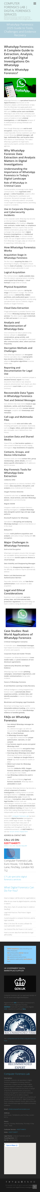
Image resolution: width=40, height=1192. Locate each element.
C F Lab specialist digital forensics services (15, 878)
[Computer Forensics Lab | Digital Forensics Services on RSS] (28, 1182)
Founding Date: (9, 1138)
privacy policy (14, 953)
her (24, 1009)
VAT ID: (6, 1140)
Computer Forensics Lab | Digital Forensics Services (17, 9)
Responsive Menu (34, 3)
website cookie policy (16, 959)
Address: (7, 1113)
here (8, 961)
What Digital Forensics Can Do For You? (19, 889)
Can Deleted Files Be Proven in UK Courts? (18, 929)
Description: (8, 1078)
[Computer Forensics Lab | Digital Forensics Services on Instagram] (34, 1182)
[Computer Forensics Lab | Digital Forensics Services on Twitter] (9, 1182)
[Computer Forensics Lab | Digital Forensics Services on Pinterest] (12, 1182)
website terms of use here (18, 957)
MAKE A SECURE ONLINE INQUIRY (15, 846)
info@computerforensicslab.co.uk (19, 1109)
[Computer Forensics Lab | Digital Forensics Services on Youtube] (15, 1182)
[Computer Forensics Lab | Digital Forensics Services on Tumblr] (25, 1182)
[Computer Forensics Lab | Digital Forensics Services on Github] (31, 1182)
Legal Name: (8, 1136)
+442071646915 (21, 1129)
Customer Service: (10, 1129)
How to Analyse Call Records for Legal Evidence (19, 898)
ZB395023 (7, 1007)
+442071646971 (13, 1132)
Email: (6, 1109)
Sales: (6, 1132)
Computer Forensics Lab (20, 816)
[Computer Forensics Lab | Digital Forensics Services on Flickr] (22, 1182)
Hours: (6, 1121)
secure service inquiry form (19, 832)
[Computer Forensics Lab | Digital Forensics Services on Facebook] (6, 1182)
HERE (5, 1009)
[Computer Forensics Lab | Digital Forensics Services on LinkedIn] (18, 1182)
